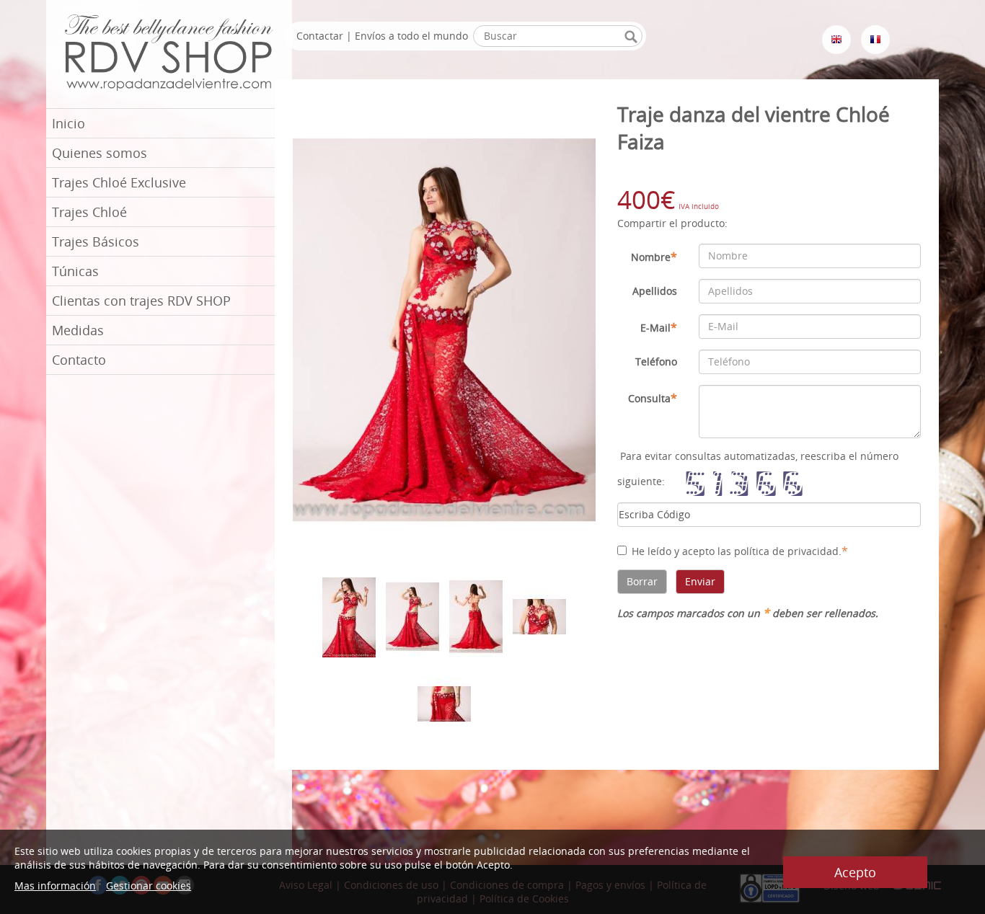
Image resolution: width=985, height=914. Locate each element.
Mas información (55, 885)
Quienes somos (99, 152)
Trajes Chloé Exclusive (119, 182)
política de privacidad (786, 551)
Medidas (78, 330)
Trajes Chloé (89, 212)
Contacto (79, 359)
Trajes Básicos (95, 241)
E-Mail (658, 327)
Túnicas (75, 271)
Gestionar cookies (148, 885)
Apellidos (654, 291)
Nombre (654, 257)
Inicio (68, 123)
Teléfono (656, 361)
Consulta (652, 398)
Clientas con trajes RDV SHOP (141, 300)
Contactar (319, 36)
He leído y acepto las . (740, 551)
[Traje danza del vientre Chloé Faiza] (444, 329)
